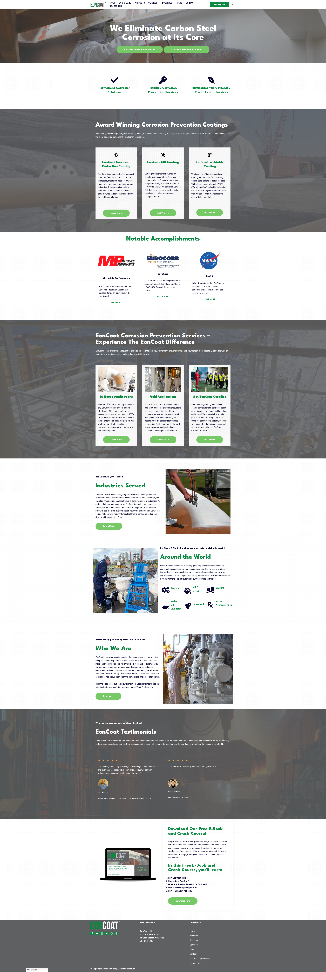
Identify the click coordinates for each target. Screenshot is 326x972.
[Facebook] (92, 933)
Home (113, 3)
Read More (108, 696)
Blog (179, 3)
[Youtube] (97, 933)
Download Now (183, 901)
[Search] (233, 4)
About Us (194, 936)
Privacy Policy (196, 963)
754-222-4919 (116, 6)
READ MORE (116, 302)
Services (152, 3)
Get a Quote (219, 4)
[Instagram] (111, 933)
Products (139, 3)
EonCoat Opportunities (200, 958)
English (33, 970)
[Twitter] (106, 933)
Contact (190, 3)
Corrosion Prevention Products (139, 49)
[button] (173, 2)
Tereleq (175, 588)
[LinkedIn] (102, 933)
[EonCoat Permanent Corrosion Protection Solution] (98, 4)
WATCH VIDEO (163, 296)
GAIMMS (220, 588)
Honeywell (198, 604)
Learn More (116, 213)
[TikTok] (116, 933)
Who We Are (125, 3)
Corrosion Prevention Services (186, 49)
